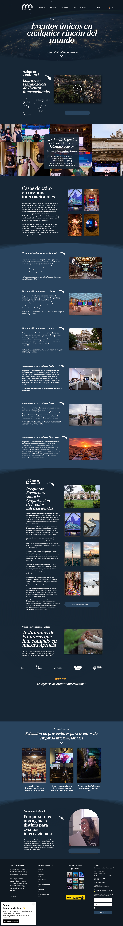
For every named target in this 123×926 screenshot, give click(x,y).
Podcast (40, 892)
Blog (39, 882)
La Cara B (41, 877)
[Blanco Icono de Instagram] (98, 879)
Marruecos (33, 207)
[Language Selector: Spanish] (110, 8)
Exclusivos (41, 874)
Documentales (42, 879)
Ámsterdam (25, 207)
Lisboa (48, 205)
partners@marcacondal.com (102, 886)
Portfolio (40, 871)
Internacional (109, 868)
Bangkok (54, 205)
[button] (99, 101)
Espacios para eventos (44, 884)
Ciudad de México (49, 207)
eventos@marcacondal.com (105, 876)
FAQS (39, 897)
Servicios (40, 869)
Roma (39, 205)
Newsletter (41, 889)
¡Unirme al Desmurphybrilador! (11, 921)
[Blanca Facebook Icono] (101, 879)
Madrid (103, 868)
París (43, 205)
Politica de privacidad (43, 894)
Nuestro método (42, 887)
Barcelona (97, 868)
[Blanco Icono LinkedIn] (95, 879)
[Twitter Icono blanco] (104, 879)
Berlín (40, 207)
